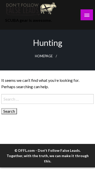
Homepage (44, 56)
